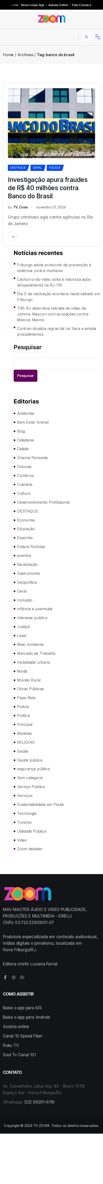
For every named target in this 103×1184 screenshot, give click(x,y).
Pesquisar (28, 347)
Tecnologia (26, 813)
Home (8, 55)
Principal (24, 724)
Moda (22, 671)
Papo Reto (26, 697)
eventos (24, 555)
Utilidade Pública (31, 831)
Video (22, 840)
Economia (25, 520)
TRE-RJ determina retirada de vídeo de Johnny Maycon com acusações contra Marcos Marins (52, 314)
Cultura (23, 493)
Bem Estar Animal (33, 422)
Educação (25, 528)
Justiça (23, 626)
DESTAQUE (18, 167)
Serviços (24, 795)
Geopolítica (27, 582)
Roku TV (11, 1045)
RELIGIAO (25, 742)
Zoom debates (29, 848)
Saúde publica (29, 760)
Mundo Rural (28, 680)
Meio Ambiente (30, 644)
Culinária (24, 484)
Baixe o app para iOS (22, 1007)
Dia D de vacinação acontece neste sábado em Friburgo (58, 296)
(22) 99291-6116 (39, 1102)
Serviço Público (31, 786)
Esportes (25, 537)
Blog (21, 431)
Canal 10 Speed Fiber (22, 1036)
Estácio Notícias (31, 546)
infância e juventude (34, 608)
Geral (37, 167)
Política (23, 715)
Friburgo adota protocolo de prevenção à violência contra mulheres (54, 267)
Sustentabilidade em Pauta (40, 804)
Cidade (23, 448)
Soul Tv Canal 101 (19, 1054)
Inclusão (24, 600)
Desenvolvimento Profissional (43, 502)
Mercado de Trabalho (36, 653)
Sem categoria (29, 777)
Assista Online (58, 5)
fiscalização (27, 564)
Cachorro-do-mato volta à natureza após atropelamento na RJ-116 (54, 282)
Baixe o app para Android (26, 1017)
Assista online (16, 1026)
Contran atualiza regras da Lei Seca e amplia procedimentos (56, 331)
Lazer (22, 635)
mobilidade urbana (33, 662)
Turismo (24, 822)
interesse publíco (32, 617)
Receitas (24, 733)
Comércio (25, 475)
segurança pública (33, 768)
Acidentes (25, 413)
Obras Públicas (30, 688)
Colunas (24, 466)
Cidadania (25, 440)
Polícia (54, 167)
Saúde (22, 751)
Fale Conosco (81, 5)
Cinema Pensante (32, 457)
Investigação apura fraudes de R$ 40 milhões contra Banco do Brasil (47, 188)
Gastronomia (28, 573)
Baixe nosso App (32, 5)
